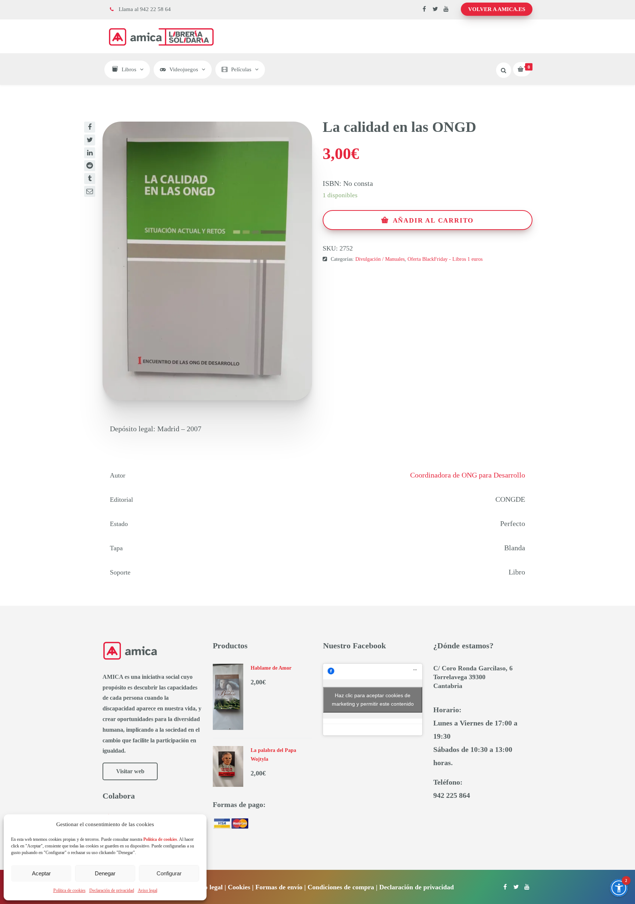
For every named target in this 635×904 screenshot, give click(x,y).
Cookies (239, 887)
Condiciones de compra (341, 887)
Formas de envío (278, 887)
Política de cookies (69, 890)
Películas (241, 69)
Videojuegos (183, 69)
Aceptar (41, 873)
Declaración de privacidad (111, 890)
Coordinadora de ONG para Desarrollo (467, 475)
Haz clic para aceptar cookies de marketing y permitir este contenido (373, 699)
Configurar (169, 873)
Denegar (105, 873)
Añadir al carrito (433, 220)
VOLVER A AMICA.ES (496, 9)
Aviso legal (147, 890)
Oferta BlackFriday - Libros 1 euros (445, 259)
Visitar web (130, 771)
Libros (129, 69)
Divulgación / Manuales (380, 259)
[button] (619, 888)
